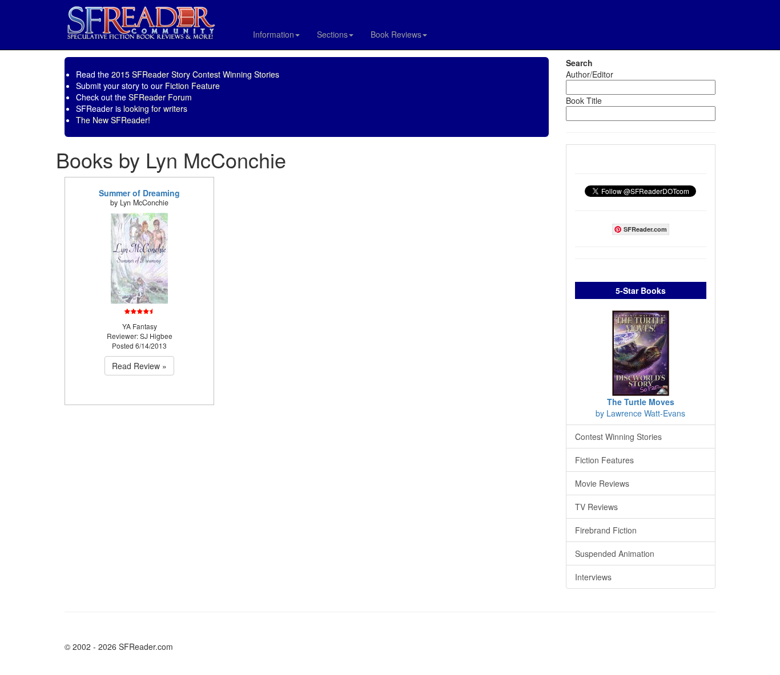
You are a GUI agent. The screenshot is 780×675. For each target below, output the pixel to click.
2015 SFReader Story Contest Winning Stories (195, 74)
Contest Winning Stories (618, 436)
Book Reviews (396, 34)
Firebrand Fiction (606, 530)
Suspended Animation (614, 553)
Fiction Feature (192, 85)
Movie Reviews (602, 483)
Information (273, 34)
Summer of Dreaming (139, 193)
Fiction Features (604, 460)
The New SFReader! (113, 120)
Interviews (593, 577)
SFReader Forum (160, 97)
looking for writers (155, 108)
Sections (332, 34)
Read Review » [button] (139, 365)
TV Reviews (596, 506)
